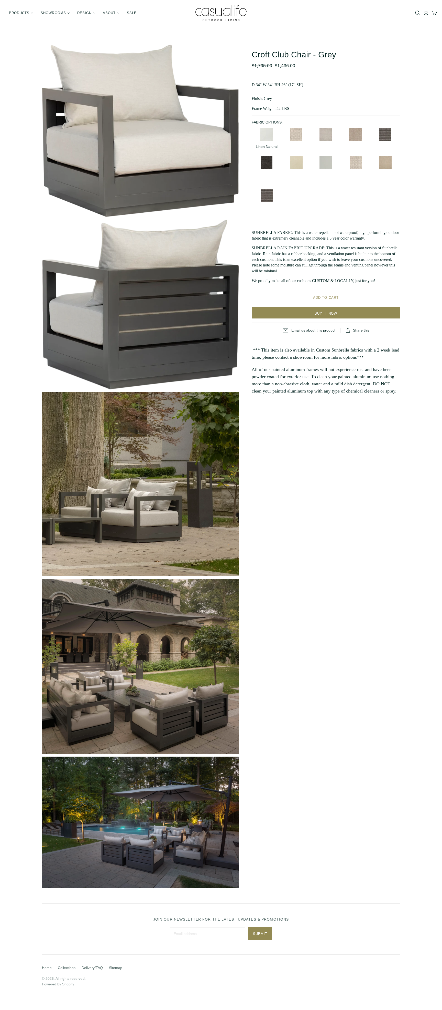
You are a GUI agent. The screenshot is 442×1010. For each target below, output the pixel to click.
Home (47, 968)
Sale (132, 13)
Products (19, 13)
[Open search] (417, 13)
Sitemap (115, 968)
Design (84, 13)
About (109, 13)
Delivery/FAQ (92, 968)
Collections (66, 968)
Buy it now (326, 313)
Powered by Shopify (58, 984)
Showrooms (53, 13)
